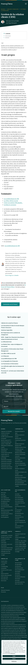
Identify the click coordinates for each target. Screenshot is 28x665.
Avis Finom (17, 578)
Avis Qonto (17, 575)
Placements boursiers (6, 463)
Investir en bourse (5, 433)
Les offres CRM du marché (8, 353)
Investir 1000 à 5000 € (20, 542)
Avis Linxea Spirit (19, 497)
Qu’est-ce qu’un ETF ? (6, 440)
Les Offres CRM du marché (11, 201)
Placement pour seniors (6, 466)
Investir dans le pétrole (6, 452)
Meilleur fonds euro (19, 443)
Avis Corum (3, 580)
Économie (3, 592)
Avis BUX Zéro (4, 503)
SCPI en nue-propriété (6, 575)
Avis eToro (3, 492)
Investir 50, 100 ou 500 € (20, 541)
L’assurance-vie (4, 435)
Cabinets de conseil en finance (9, 323)
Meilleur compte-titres (20, 447)
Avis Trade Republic (5, 499)
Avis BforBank (18, 564)
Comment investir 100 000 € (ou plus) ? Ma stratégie (20, 549)
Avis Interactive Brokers (6, 506)
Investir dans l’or (5, 454)
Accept (14, 656)
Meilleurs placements (20, 452)
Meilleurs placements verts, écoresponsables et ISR (20, 465)
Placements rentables (6, 461)
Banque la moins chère (6, 537)
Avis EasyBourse (5, 517)
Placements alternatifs (6, 468)
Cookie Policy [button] (7, 651)
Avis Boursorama (19, 568)
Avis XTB (3, 494)
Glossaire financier (5, 590)
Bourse (3, 9)
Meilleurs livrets (19, 475)
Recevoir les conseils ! (14, 411)
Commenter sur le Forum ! (10, 304)
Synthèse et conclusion (10, 205)
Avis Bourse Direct (5, 501)
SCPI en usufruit (4, 573)
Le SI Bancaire (5, 356)
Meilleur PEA (18, 438)
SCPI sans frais (4, 577)
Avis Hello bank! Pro (20, 582)
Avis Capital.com (5, 497)
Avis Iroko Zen (4, 578)
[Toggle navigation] (26, 3)
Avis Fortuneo (18, 562)
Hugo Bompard (12, 23)
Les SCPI (3, 564)
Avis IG (2, 508)
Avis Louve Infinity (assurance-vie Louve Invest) (20, 502)
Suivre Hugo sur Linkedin (11, 275)
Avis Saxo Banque (5, 505)
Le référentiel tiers (6, 342)
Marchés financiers (13, 9)
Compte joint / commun (6, 535)
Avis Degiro (3, 496)
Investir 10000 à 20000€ (20, 544)
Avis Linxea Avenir (19, 499)
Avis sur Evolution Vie (20, 520)
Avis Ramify (18, 511)
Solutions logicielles (6, 330)
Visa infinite (4, 546)
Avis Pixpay (17, 571)
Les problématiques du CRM (11, 199)
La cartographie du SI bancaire (9, 361)
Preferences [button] (12, 653)
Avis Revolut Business (20, 576)
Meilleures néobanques (20, 477)
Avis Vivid (17, 580)
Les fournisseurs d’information (9, 363)
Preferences (14, 661)
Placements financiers (6, 459)
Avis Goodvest (18, 510)
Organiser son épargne (6, 431)
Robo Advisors (18, 479)
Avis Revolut (18, 566)
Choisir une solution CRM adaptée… (13, 203)
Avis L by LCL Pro (19, 584)
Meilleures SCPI (18, 461)
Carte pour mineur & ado (7, 547)
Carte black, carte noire (6, 544)
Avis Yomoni (18, 495)
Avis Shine (17, 573)
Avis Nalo (17, 494)
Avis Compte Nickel (19, 569)
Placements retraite (6, 465)
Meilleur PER (18, 445)
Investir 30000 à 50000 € (20, 546)
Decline (14, 658)
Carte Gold (3, 542)
